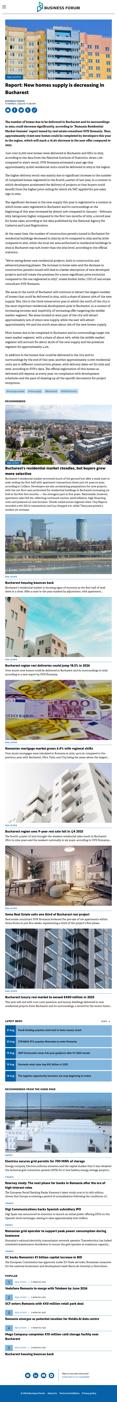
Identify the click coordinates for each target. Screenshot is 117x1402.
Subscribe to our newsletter (76, 1377)
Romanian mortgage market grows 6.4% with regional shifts (49, 748)
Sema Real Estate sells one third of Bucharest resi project (47, 914)
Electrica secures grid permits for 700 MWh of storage (45, 1161)
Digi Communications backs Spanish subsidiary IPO (43, 1209)
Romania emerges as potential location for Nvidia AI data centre (52, 1319)
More (104, 1021)
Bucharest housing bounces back (29, 583)
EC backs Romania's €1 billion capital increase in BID (43, 1257)
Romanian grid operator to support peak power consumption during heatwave (55, 1233)
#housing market (15, 391)
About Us (52, 1393)
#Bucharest (51, 391)
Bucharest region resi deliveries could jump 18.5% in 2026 (47, 665)
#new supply (34, 391)
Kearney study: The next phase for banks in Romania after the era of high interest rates (55, 1185)
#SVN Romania (69, 391)
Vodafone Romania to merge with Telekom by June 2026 (46, 1288)
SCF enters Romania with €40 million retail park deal (44, 1303)
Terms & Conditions (69, 1393)
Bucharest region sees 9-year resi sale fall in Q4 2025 (44, 831)
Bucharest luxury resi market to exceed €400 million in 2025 (49, 997)
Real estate (14, 77)
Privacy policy (89, 1393)
